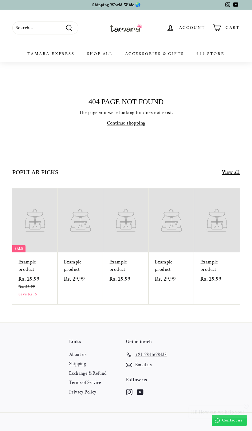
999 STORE (210, 54)
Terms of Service (85, 383)
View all (231, 172)
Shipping (77, 364)
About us (77, 355)
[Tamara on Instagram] (129, 391)
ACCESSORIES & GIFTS (154, 54)
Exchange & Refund (88, 373)
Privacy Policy (82, 392)
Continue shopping (126, 123)
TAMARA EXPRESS (50, 54)
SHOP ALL (100, 54)
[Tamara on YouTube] (140, 391)
